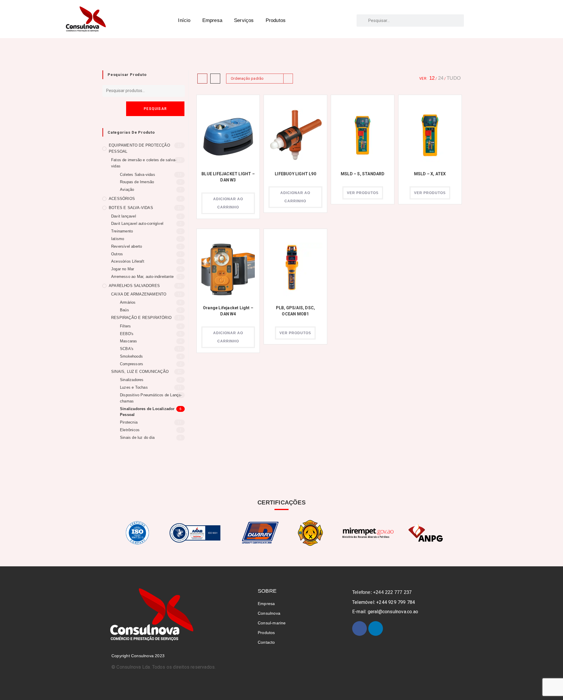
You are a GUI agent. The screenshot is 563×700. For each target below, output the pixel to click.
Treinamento (122, 231)
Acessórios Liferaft (127, 261)
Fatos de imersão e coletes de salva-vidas (143, 163)
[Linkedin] (375, 628)
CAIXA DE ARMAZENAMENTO (138, 294)
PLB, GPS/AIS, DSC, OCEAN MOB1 (295, 310)
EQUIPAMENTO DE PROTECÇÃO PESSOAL (139, 148)
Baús (124, 310)
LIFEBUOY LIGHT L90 (295, 173)
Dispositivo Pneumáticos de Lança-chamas (151, 398)
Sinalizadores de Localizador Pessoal (147, 412)
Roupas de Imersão (137, 182)
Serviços (244, 20)
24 (440, 78)
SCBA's (126, 348)
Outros (117, 254)
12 (432, 78)
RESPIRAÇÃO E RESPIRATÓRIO (141, 317)
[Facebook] (359, 628)
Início (184, 20)
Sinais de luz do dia (137, 437)
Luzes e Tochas (134, 387)
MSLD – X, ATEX (430, 173)
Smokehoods (131, 356)
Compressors (131, 364)
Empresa (212, 20)
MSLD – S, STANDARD (363, 173)
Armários (128, 302)
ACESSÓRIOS (122, 198)
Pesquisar (155, 109)
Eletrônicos (130, 430)
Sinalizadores (132, 380)
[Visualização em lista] (215, 79)
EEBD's (126, 334)
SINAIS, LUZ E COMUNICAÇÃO (140, 371)
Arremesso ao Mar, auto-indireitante (142, 276)
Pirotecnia (129, 422)
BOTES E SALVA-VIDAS (131, 207)
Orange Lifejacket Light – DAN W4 (228, 310)
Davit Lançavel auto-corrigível (137, 223)
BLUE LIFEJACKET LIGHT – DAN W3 (228, 176)
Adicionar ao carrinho (228, 203)
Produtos (276, 20)
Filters (125, 326)
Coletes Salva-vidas (137, 174)
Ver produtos (363, 193)
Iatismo (117, 239)
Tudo (454, 78)
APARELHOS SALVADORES (134, 285)
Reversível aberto (126, 246)
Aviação (127, 189)
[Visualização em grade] (202, 79)
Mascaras (128, 341)
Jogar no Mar (122, 269)
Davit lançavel (123, 216)
